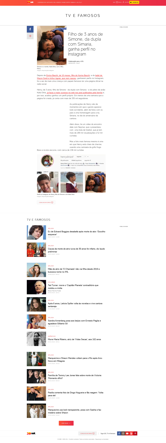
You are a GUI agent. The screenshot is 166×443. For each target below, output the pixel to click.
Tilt (101, 7)
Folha (73, 7)
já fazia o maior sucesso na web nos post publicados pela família (74, 92)
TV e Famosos (83, 15)
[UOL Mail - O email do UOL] (119, 2)
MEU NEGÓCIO (57, 2)
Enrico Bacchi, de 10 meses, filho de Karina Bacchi (68, 75)
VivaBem (97, 7)
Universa (90, 7)
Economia (67, 7)
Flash (36, 7)
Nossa (116, 7)
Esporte (78, 7)
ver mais (64, 423)
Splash (84, 7)
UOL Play (79, 2)
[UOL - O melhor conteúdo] (30, 2)
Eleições (42, 7)
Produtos (30, 7)
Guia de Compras (135, 7)
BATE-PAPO (50, 2)
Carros (61, 7)
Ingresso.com (42, 2)
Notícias (48, 7)
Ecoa (105, 7)
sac (114, 2)
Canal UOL (110, 7)
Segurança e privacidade (101, 439)
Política (55, 7)
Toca (127, 7)
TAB (120, 7)
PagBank (73, 2)
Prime (124, 7)
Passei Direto (66, 2)
